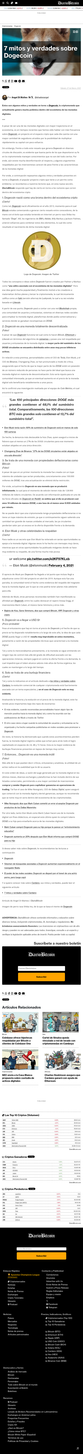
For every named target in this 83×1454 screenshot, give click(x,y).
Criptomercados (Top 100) (59, 1318)
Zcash (13, 1140)
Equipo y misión (53, 1294)
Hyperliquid (15, 1143)
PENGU (5, 1199)
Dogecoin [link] (12, 134)
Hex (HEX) (52, 1354)
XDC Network (19, 1217)
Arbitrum (17, 1220)
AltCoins (47, 1072)
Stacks (14, 1162)
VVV (4, 1205)
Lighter (17, 1197)
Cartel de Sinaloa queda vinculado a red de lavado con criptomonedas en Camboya (58, 1040)
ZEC (40, 8)
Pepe (16, 1211)
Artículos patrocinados (18, 1334)
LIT (3, 1197)
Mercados (12, 1321)
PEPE (4, 1211)
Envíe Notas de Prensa (57, 1284)
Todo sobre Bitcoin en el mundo (23, 1384)
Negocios (12, 1324)
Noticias (11, 1284)
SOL (4, 1134)
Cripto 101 (12, 1424)
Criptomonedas (7, 26)
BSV (4, 1176)
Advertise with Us (54, 1281)
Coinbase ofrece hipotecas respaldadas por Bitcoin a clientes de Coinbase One (17, 1040)
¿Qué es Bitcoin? (16, 1428)
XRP (4, 1131)
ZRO (4, 1194)
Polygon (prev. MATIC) (21, 1202)
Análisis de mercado (17, 1371)
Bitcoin (4, 1034)
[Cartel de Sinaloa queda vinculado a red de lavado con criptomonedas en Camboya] (60, 1023)
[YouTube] (16, 81)
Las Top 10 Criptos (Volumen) (21, 1115)
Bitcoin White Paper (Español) (22, 1434)
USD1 (4, 1146)
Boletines (12, 1391)
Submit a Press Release (57, 1287)
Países (11, 1318)
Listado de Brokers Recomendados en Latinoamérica (32, 1411)
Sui (16, 1214)
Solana (13, 1134)
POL (4, 1202)
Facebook (53, 1304)
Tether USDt (15, 1120)
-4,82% (30, 8)
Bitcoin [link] (5, 210)
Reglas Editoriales (54, 1291)
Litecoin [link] (16, 302)
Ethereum (14, 1128)
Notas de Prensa (15, 1291)
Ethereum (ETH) (55, 1334)
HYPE (4, 1143)
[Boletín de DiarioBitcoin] (24, 81)
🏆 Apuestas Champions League (24, 1275)
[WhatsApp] (6, 81)
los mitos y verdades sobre (62, 681)
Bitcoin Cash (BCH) (56, 1344)
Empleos (50, 1297)
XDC (4, 1217)
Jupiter (14, 1173)
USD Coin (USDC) (56, 1341)
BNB (4, 1137)
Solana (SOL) (53, 1348)
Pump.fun (15, 1165)
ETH (4, 1128)
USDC (4, 1125)
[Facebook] (9, 81)
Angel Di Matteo (20, 97)
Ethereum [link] (69, 335)
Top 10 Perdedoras (56, 1324)
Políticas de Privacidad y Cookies (23, 1441)
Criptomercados (17, 1281)
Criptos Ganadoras (15, 1156)
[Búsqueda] (8, 3)
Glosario (12, 1301)
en (31, 499)
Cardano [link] (36, 883)
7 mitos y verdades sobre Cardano (20, 893)
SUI (4, 1214)
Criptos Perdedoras (16, 1189)
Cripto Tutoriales (15, 1298)
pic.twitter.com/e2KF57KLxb (48, 559)
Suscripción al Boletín (18, 1388)
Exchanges (13, 1294)
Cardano (6, 685)
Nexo (14, 1167)
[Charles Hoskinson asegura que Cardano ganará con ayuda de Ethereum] (63, 1060)
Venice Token (18, 1205)
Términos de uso (15, 1438)
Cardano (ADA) (54, 1351)
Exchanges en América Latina (21, 1415)
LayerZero (18, 1194)
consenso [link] (43, 339)
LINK (80, 8)
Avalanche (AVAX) (55, 1357)
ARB (4, 1220)
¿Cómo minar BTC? (17, 1431)
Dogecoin (17, 26)
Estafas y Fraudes (16, 1421)
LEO (61, 8)
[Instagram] (12, 81)
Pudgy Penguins (19, 1199)
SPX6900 (15, 1170)
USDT (4, 1120)
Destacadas (13, 1378)
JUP (4, 1173)
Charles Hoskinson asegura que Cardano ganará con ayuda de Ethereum (62, 1078)
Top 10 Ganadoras (56, 1321)
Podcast (13, 1304)
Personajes (13, 1381)
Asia (43, 1034)
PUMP (4, 1165)
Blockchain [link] (64, 308)
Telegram (52, 1307)
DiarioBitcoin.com (75, 1149)
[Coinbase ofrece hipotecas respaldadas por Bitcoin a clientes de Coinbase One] (20, 1023)
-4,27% (51, 8)
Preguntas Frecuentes (18, 1418)
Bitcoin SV (15, 1176)
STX (4, 1162)
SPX (4, 1170)
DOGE (17, 8)
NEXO (4, 1167)
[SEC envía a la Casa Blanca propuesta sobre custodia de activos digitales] (20, 1060)
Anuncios (50, 1278)
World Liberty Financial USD (19, 1146)
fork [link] (20, 298)
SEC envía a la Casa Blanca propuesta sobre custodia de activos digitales (18, 1078)
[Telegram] (20, 81)
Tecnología (13, 1328)
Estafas (11, 1288)
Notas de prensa (15, 1331)
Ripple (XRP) (53, 1338)
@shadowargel (42, 97)
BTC (4, 1123)
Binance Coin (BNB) (56, 1361)
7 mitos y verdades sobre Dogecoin (40, 51)
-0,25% (7, 8)
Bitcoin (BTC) (53, 1331)
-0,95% (70, 8)
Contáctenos (52, 1274)
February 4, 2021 (61, 565)
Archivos (12, 1408)
